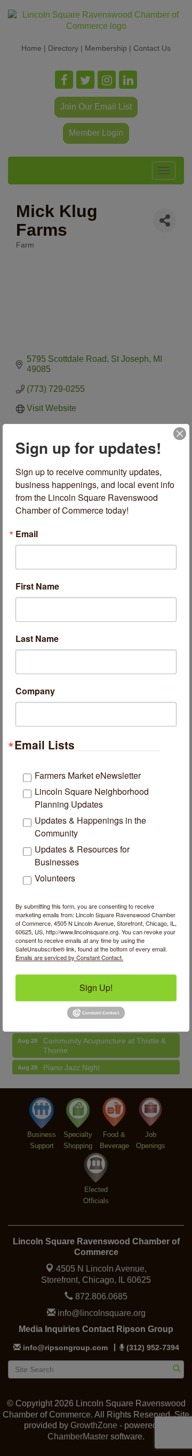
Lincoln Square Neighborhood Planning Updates (92, 797)
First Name (37, 586)
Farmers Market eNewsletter (88, 775)
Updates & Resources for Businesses (82, 855)
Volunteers (55, 878)
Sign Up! (96, 987)
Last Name (37, 638)
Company (35, 691)
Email (26, 534)
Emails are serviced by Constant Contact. (69, 957)
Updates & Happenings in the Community (90, 826)
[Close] (179, 433)
